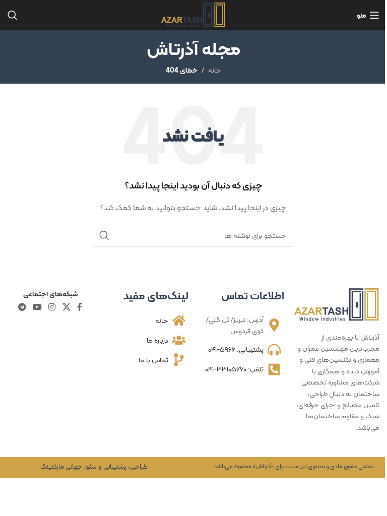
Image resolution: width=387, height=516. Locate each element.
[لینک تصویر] (337, 304)
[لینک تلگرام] (22, 307)
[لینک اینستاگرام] (52, 307)
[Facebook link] (80, 307)
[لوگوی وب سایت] (193, 14)
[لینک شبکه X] (66, 307)
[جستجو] (13, 15)
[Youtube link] (37, 307)
